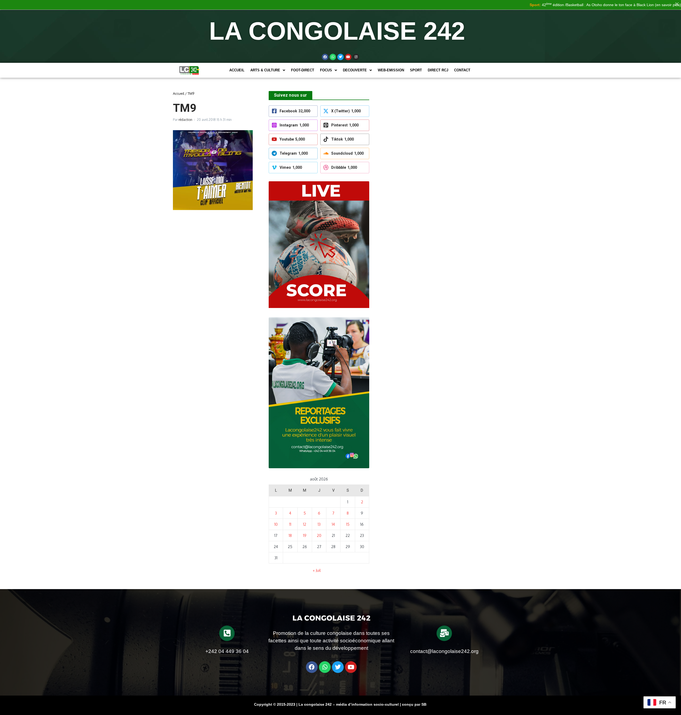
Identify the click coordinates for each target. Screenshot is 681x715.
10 (276, 524)
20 (319, 535)
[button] (267, 70)
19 (304, 535)
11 (290, 524)
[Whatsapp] (333, 57)
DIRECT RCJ (438, 70)
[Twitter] (340, 57)
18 (290, 535)
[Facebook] (325, 57)
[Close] (677, 4)
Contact (462, 70)
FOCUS (326, 70)
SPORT (416, 70)
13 (319, 524)
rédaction (185, 120)
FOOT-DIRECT (302, 70)
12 (304, 524)
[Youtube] (348, 57)
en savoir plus (645, 5)
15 (348, 524)
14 (333, 524)
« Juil (317, 570)
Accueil (236, 70)
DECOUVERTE (355, 70)
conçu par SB (414, 704)
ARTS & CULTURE (265, 70)
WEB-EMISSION (391, 70)
